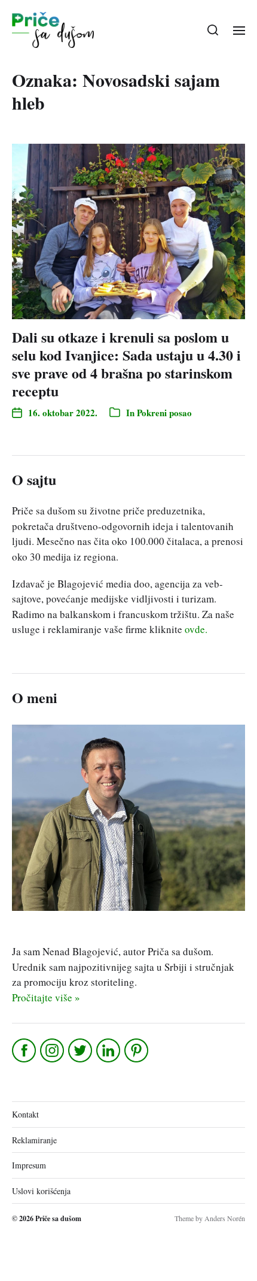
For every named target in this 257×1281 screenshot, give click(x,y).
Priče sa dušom (58, 1218)
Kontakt (25, 1114)
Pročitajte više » (46, 997)
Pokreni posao (164, 412)
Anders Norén (224, 1218)
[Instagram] (53, 1050)
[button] (213, 30)
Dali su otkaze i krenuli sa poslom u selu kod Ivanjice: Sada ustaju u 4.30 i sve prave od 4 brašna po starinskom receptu (126, 363)
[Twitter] (81, 1050)
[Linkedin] (109, 1050)
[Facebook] (25, 1050)
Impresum (29, 1165)
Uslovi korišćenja (41, 1191)
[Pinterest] (137, 1050)
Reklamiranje (34, 1140)
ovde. (196, 629)
